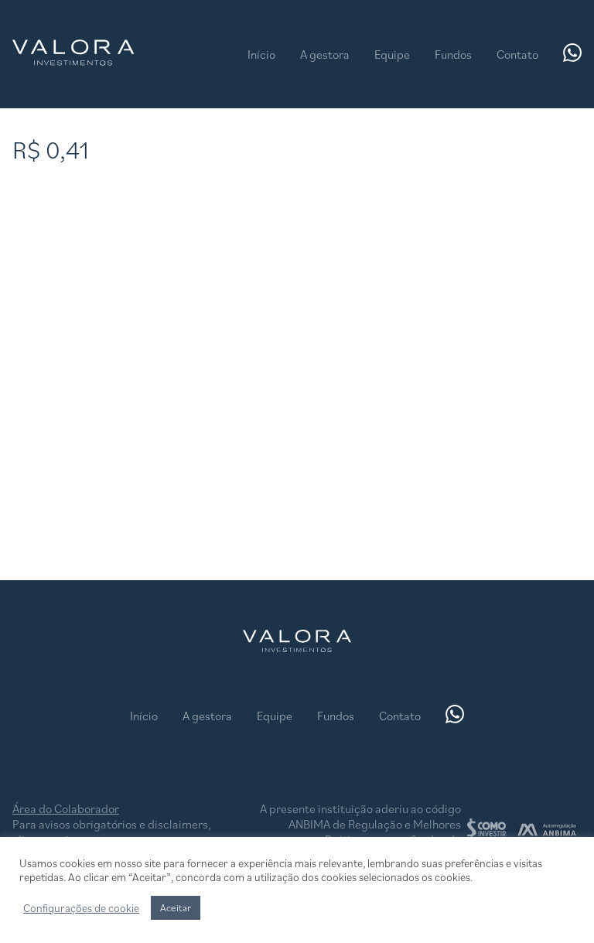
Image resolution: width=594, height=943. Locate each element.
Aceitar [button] (175, 907)
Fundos (453, 54)
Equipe (392, 54)
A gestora (325, 54)
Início (261, 54)
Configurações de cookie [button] (81, 908)
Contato (517, 54)
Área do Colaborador (65, 808)
